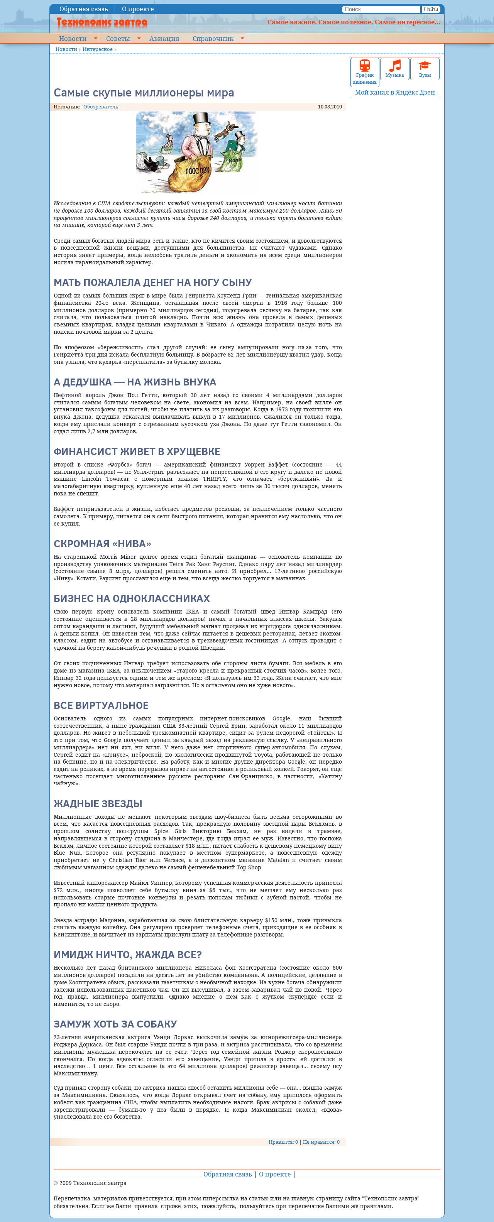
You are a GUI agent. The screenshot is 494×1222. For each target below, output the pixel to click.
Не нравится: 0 (321, 1141)
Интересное (98, 49)
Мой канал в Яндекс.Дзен (395, 92)
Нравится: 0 (283, 1141)
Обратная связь (83, 9)
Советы (118, 38)
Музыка (395, 75)
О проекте (138, 9)
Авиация (164, 38)
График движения (365, 78)
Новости (73, 38)
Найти (431, 9)
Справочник (213, 38)
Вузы (425, 75)
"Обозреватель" (100, 106)
